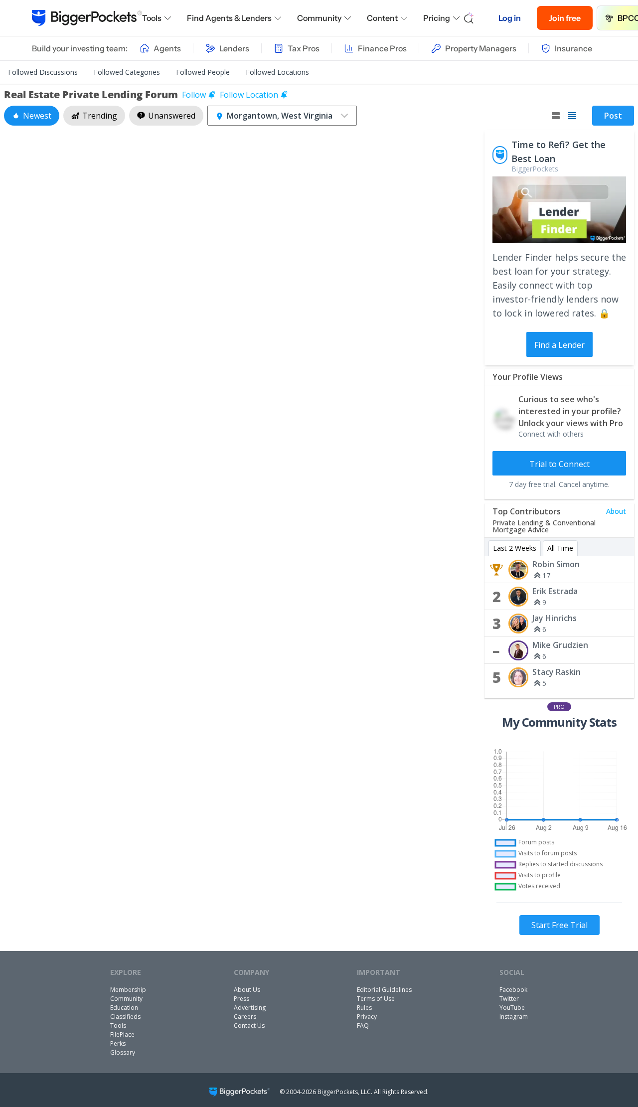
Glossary (122, 1052)
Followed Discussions (43, 72)
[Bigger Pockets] (87, 18)
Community (319, 18)
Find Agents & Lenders (229, 18)
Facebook (513, 989)
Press (241, 998)
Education (124, 1007)
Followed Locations (277, 72)
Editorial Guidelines (384, 989)
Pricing (436, 18)
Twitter (509, 998)
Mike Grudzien (560, 644)
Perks (118, 1043)
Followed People (203, 72)
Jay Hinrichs (554, 618)
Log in (509, 18)
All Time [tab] (560, 548)
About (616, 511)
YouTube (512, 1007)
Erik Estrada (555, 591)
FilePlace (122, 1034)
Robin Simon (556, 564)
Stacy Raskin (556, 671)
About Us (247, 989)
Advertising (250, 1007)
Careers (245, 1016)
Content (382, 18)
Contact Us (249, 1025)
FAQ (363, 1025)
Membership (128, 989)
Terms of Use (376, 998)
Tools (151, 18)
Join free (565, 18)
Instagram (513, 1016)
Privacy (367, 1016)
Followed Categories (127, 72)
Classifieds (125, 1016)
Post (613, 115)
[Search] (469, 18)
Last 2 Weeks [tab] (514, 548)
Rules (364, 1007)
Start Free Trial (559, 925)
